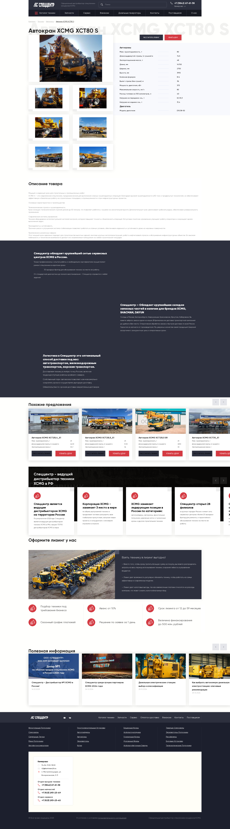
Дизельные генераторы (129, 13)
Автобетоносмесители (39, 745)
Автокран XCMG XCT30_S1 (205, 437)
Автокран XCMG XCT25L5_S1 (99, 437)
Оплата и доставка (149, 717)
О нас (194, 13)
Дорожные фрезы (131, 741)
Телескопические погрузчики (178, 745)
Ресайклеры (171, 737)
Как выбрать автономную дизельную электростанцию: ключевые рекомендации (211, 686)
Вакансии (104, 13)
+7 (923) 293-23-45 (51, 800)
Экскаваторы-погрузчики (177, 732)
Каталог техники (47, 13)
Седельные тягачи (37, 737)
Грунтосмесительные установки (91, 728)
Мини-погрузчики (36, 741)
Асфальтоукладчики (132, 732)
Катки (79, 745)
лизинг (41, 453)
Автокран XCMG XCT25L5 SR (153, 437)
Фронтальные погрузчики (40, 728)
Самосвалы (34, 732)
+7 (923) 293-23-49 (51, 792)
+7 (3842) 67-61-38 (184, 3)
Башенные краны (131, 728)
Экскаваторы (83, 741)
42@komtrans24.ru (49, 768)
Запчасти (69, 13)
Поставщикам (175, 13)
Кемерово (178, 6)
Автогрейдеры (83, 732)
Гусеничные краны (132, 737)
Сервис (86, 13)
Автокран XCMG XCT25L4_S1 (46, 437)
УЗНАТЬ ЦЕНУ (173, 37)
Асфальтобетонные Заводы (136, 745)
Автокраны (82, 737)
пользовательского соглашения (112, 818)
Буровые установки (174, 741)
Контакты (154, 13)
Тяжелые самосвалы (175, 728)
